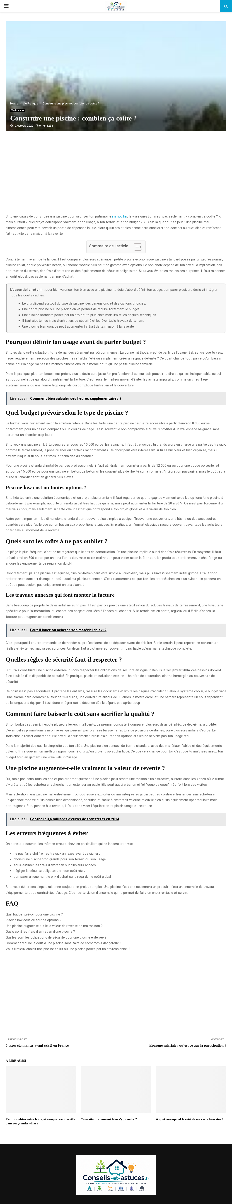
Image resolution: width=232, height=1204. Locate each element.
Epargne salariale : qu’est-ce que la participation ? (187, 1045)
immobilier (119, 216)
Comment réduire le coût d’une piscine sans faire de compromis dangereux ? (63, 943)
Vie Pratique (17, 110)
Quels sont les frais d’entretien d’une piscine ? (40, 932)
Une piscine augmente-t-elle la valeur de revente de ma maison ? (54, 926)
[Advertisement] (116, 177)
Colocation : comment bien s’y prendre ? (109, 1119)
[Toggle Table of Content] (135, 247)
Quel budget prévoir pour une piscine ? (34, 914)
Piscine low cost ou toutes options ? (33, 920)
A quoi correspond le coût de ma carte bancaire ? (189, 1119)
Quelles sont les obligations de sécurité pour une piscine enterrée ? (56, 937)
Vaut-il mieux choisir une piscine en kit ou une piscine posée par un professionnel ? (68, 949)
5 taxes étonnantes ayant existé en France (37, 1045)
